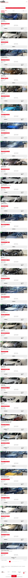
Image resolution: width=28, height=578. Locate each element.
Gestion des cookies (19, 572)
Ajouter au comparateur (4, 30)
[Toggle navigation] (27, 1)
